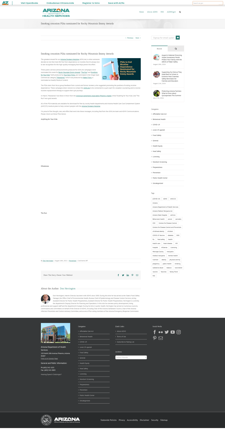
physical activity (175, 260)
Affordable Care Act (160, 114)
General (155, 141)
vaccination (178, 268)
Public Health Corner (160, 178)
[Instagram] (179, 332)
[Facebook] (155, 332)
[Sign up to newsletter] (178, 38)
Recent (159, 49)
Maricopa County (158, 252)
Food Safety (157, 135)
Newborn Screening (160, 162)
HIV (176, 243)
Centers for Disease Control (168, 223)
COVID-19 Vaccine (159, 235)
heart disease (167, 243)
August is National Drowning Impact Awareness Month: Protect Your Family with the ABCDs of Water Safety (172, 58)
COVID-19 (156, 125)
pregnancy (156, 264)
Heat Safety (157, 151)
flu (153, 239)
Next (137, 38)
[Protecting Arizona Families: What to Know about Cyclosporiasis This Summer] (156, 91)
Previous (130, 38)
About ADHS (121, 331)
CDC (154, 223)
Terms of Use (121, 336)
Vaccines (163, 272)
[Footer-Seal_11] (60, 415)
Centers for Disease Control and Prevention (167, 227)
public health (167, 264)
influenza (164, 247)
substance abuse (158, 268)
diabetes (170, 235)
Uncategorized (158, 183)
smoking (177, 264)
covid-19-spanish (159, 130)
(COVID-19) (156, 199)
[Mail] (161, 338)
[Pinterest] (155, 338)
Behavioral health (159, 219)
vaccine (155, 272)
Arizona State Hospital (160, 215)
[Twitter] (167, 332)
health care (156, 243)
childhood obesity (158, 231)
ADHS (165, 199)
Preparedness (157, 167)
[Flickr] (161, 332)
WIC (154, 276)
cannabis (178, 219)
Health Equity (157, 146)
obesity (164, 260)
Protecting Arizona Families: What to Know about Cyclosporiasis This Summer (172, 93)
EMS (178, 235)
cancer (170, 219)
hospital (155, 247)
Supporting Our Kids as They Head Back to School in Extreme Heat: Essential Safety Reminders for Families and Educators (172, 76)
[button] (221, 3)
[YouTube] (173, 332)
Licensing (156, 157)
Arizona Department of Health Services (165, 207)
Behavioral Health (159, 119)
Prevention (72, 261)
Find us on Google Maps (49, 358)
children (170, 231)
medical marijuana (159, 256)
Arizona (155, 203)
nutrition (155, 260)
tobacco (169, 268)
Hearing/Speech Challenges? (51, 374)
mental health (173, 256)
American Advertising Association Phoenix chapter (93, 96)
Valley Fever (174, 272)
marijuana (170, 252)
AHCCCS (173, 199)
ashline (172, 215)
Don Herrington (48, 261)
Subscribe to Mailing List (125, 342)
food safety (161, 239)
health (170, 239)
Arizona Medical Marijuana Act (162, 211)
